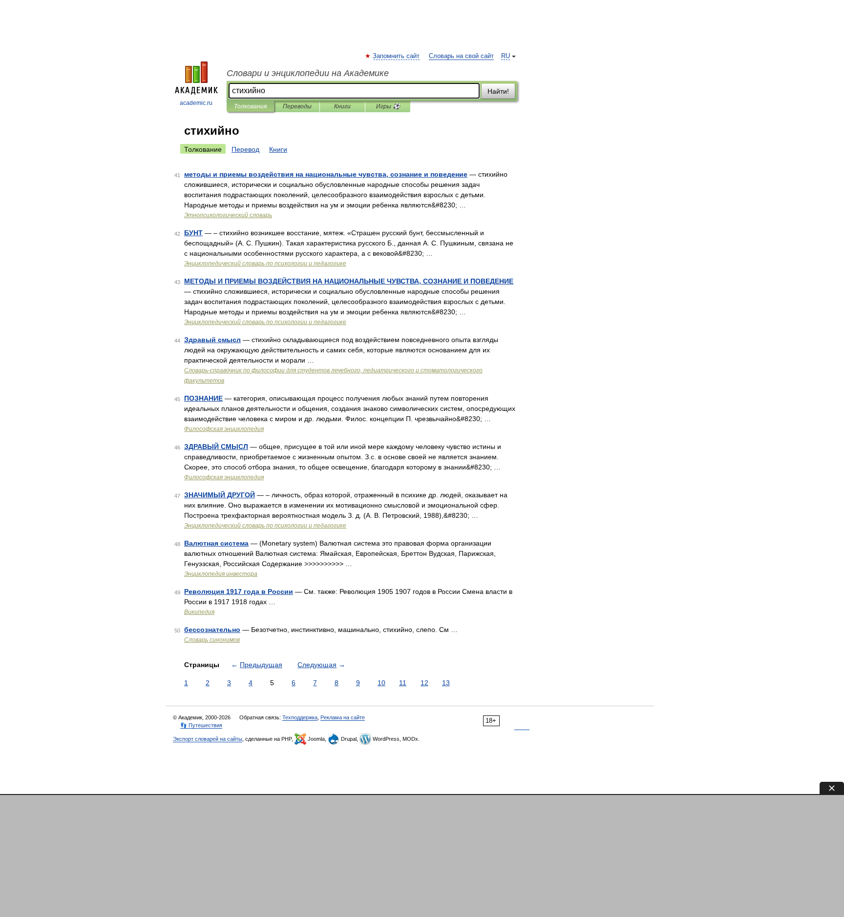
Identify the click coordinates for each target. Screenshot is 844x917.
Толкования (250, 106)
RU (505, 56)
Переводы (297, 106)
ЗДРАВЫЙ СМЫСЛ (216, 446)
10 (381, 683)
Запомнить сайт (397, 56)
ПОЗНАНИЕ (203, 398)
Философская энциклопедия (224, 429)
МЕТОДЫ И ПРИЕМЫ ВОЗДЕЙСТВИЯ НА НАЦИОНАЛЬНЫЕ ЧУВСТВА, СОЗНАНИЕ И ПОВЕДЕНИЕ (348, 281)
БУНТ (193, 233)
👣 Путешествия (201, 725)
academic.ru (196, 103)
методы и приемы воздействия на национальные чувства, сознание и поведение (325, 174)
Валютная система (216, 543)
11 (402, 683)
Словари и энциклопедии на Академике (308, 73)
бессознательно (212, 629)
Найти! (498, 91)
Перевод (245, 149)
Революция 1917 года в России (238, 591)
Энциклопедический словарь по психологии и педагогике (265, 263)
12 (424, 683)
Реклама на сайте (342, 717)
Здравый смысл (212, 340)
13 (446, 683)
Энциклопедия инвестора (220, 574)
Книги (342, 106)
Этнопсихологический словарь (228, 215)
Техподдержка (299, 717)
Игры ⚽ (388, 106)
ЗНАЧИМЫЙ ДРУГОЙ (219, 495)
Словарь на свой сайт (461, 56)
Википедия (199, 612)
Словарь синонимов (212, 639)
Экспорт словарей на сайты (207, 739)
